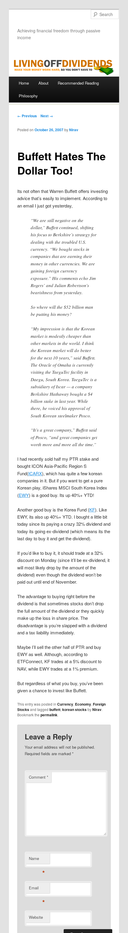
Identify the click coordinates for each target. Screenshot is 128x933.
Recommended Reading (78, 83)
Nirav (73, 129)
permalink (48, 714)
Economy (83, 704)
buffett (54, 709)
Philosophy (28, 96)
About (43, 83)
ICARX (35, 473)
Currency (65, 704)
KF (92, 509)
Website (36, 917)
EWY (24, 495)
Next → (46, 115)
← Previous (27, 115)
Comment (38, 777)
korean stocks (74, 709)
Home (24, 83)
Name (37, 860)
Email (37, 889)
